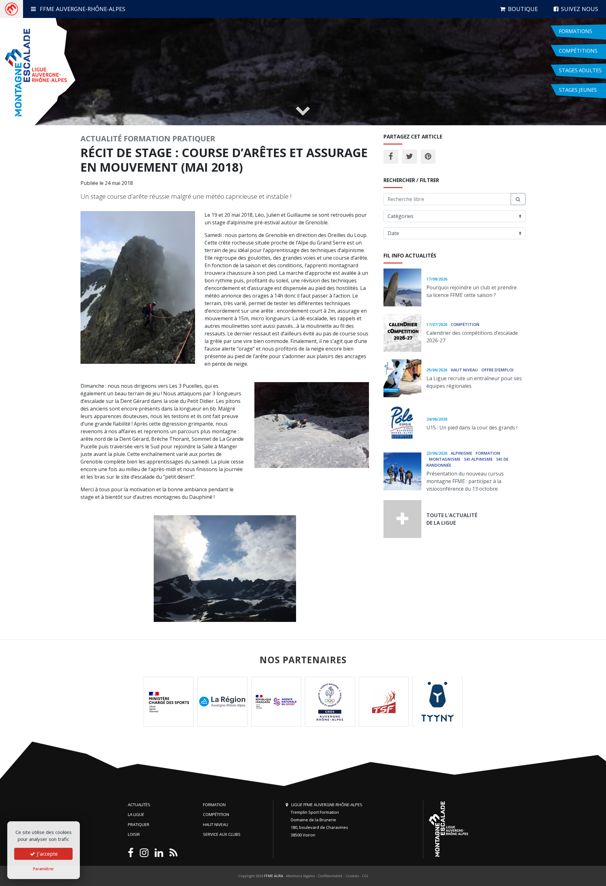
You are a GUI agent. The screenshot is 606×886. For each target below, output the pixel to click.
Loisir (134, 834)
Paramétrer (43, 868)
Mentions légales (300, 875)
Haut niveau (215, 824)
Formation (147, 138)
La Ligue (136, 814)
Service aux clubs (222, 834)
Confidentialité (330, 875)
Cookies (352, 875)
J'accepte (47, 853)
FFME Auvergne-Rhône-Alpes (81, 9)
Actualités (139, 804)
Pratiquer (193, 138)
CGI (365, 875)
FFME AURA (273, 875)
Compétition (216, 814)
